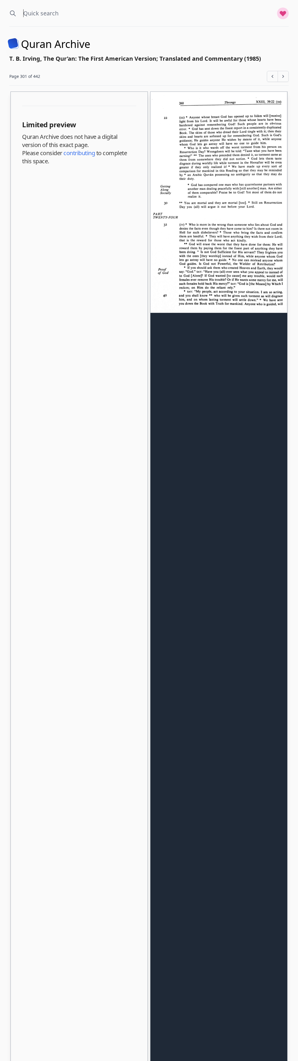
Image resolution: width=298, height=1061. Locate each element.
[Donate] (283, 13)
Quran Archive (55, 44)
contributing (79, 153)
